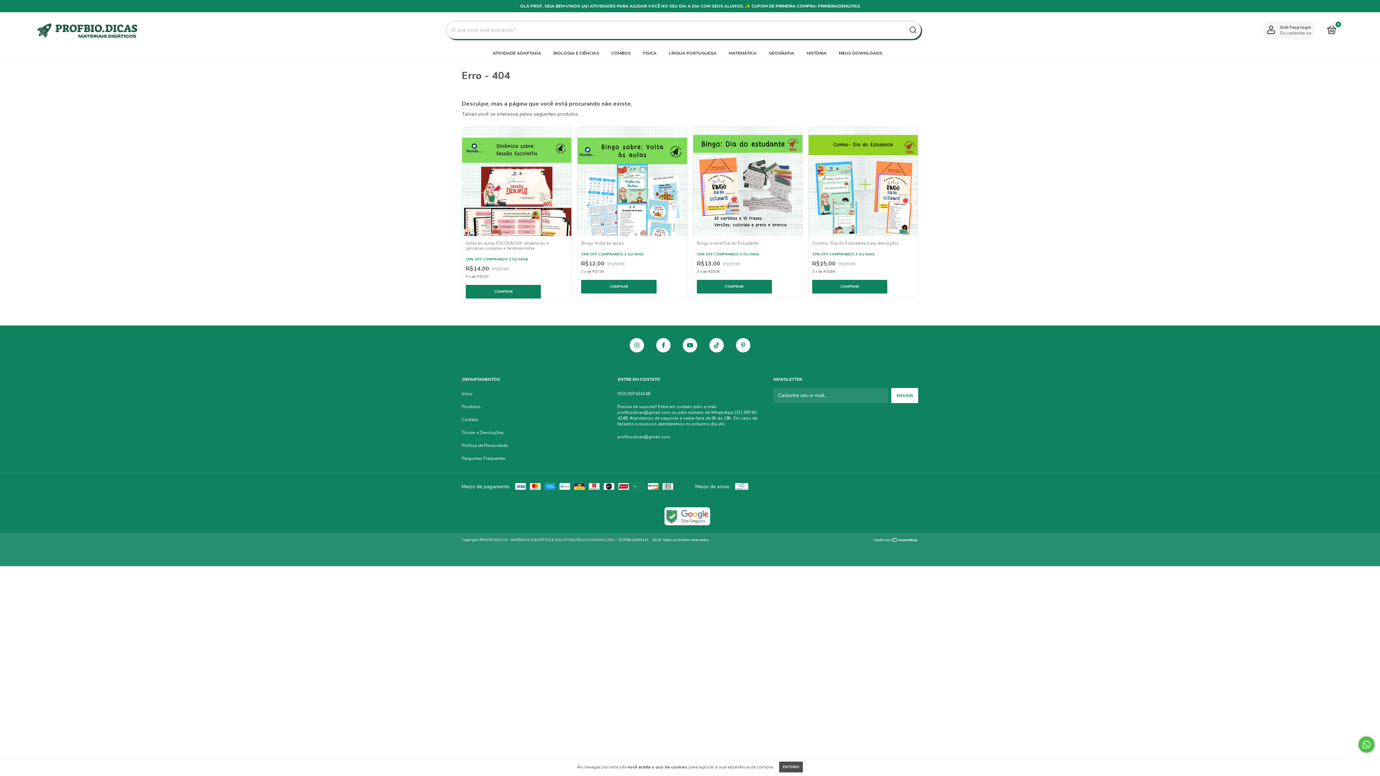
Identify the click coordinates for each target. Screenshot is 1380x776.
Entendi (791, 767)
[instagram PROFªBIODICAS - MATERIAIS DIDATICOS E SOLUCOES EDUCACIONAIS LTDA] (637, 345)
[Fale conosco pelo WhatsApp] (1366, 744)
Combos (621, 53)
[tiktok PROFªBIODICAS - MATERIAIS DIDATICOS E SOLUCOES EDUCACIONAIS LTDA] (716, 345)
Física (650, 53)
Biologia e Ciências (576, 53)
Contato (470, 419)
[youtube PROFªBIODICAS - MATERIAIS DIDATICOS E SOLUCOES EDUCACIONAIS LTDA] (690, 345)
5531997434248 (633, 394)
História (816, 53)
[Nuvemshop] (895, 540)
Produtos (471, 407)
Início (467, 394)
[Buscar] (913, 30)
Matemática (742, 53)
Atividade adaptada (517, 53)
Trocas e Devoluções (483, 432)
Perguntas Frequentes (484, 458)
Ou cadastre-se (1295, 33)
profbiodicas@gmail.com (643, 437)
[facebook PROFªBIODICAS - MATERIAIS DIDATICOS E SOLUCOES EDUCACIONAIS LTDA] (663, 345)
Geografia (781, 53)
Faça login (1300, 27)
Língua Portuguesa (693, 53)
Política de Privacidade (484, 445)
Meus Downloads (860, 53)
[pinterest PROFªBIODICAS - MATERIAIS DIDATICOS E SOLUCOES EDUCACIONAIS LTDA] (743, 345)
